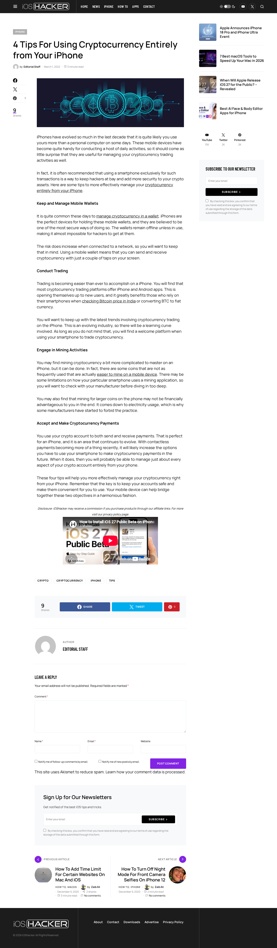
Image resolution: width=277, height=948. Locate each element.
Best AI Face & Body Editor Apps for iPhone (241, 110)
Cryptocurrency (69, 580)
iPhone (20, 31)
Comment (41, 696)
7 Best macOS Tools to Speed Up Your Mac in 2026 (242, 58)
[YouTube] (243, 6)
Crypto (43, 580)
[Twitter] (252, 6)
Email (92, 741)
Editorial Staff (75, 649)
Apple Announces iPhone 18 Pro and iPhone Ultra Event (241, 32)
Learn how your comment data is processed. (146, 771)
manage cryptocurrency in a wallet (127, 216)
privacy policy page (115, 514)
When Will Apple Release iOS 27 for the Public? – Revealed (240, 84)
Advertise (152, 922)
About (98, 922)
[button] (15, 6)
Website (145, 741)
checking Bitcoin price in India (109, 301)
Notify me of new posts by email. (121, 762)
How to (60, 887)
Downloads (132, 922)
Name (39, 741)
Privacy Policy (173, 922)
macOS (72, 887)
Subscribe (156, 819)
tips (112, 580)
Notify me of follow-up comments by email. (63, 762)
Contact (113, 922)
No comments (92, 895)
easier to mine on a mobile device (127, 374)
